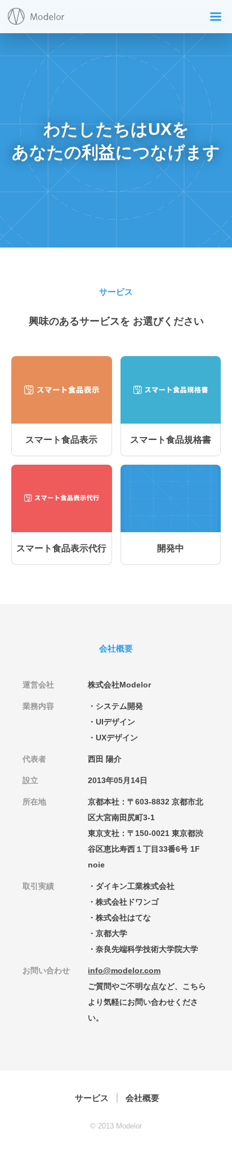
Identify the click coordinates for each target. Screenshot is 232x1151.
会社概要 (142, 1098)
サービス (92, 1098)
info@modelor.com (124, 970)
